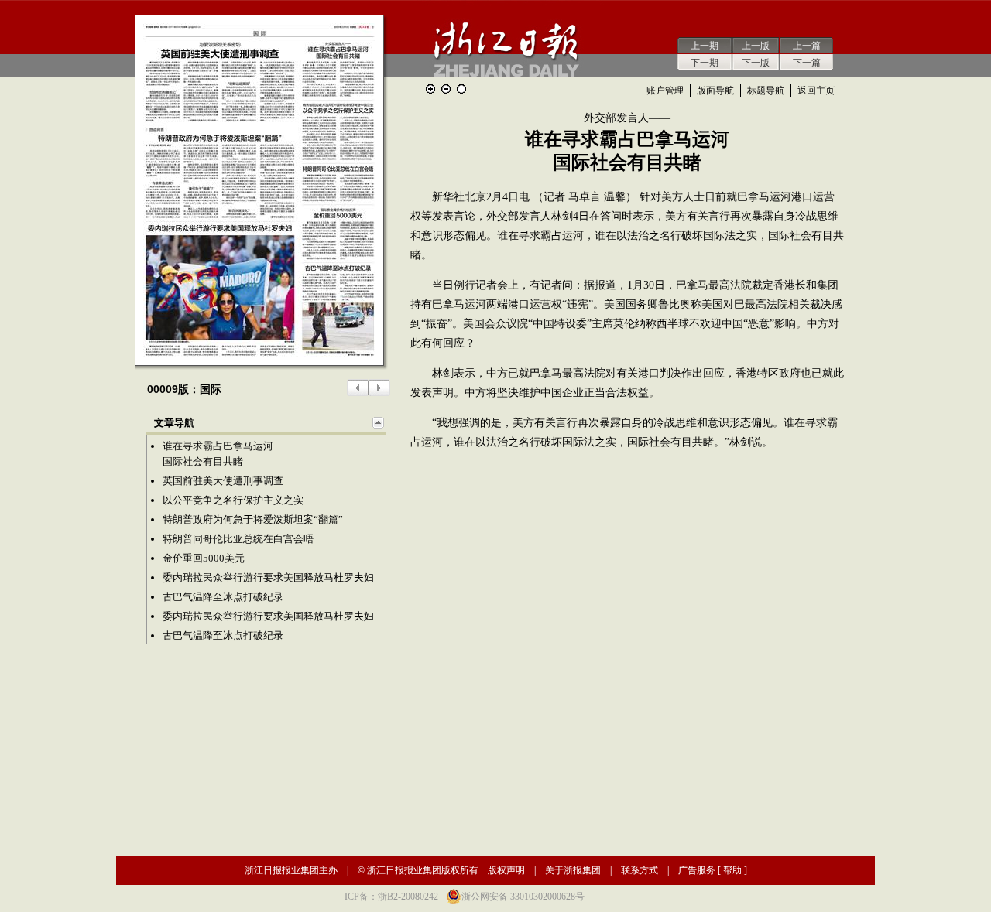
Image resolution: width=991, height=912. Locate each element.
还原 (461, 89)
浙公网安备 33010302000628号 (523, 896)
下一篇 (807, 62)
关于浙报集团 (573, 870)
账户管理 (665, 90)
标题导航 (765, 90)
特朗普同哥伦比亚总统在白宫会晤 (238, 539)
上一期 (704, 45)
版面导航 (715, 90)
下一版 (756, 62)
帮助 (732, 870)
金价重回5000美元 (204, 558)
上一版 (756, 45)
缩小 (446, 89)
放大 (430, 89)
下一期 (704, 62)
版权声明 (506, 870)
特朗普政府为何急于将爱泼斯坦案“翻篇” (253, 519)
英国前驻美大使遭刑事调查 (223, 481)
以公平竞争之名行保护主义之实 (233, 500)
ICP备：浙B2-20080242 (391, 896)
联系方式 (639, 870)
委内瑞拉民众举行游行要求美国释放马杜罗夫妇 (268, 577)
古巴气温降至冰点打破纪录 (223, 597)
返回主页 (816, 90)
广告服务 (696, 870)
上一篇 (807, 45)
